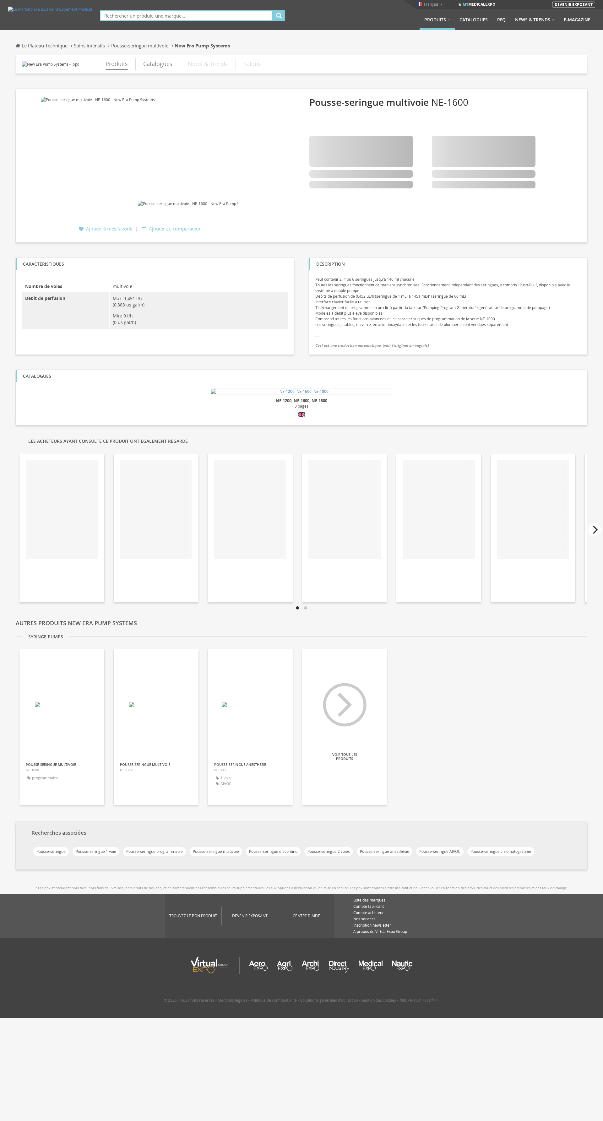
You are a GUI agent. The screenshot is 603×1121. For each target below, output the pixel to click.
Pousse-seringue (51, 851)
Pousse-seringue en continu (273, 851)
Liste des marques (369, 900)
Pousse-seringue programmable (154, 851)
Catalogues (473, 20)
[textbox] (186, 15)
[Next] (594, 530)
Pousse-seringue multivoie (216, 851)
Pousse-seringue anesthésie (384, 851)
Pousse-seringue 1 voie (96, 851)
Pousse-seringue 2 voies (328, 851)
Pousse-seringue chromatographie (500, 851)
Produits (435, 20)
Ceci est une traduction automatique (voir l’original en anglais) (372, 345)
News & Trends (532, 20)
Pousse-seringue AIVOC (439, 851)
